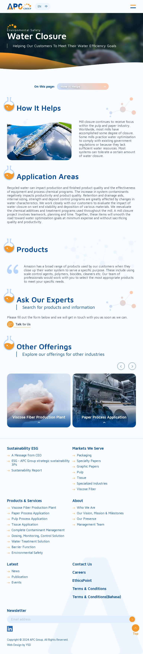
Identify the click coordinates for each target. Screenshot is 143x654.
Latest (12, 564)
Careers (79, 572)
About (77, 500)
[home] (19, 6)
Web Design (14, 644)
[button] (133, 6)
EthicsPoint (82, 580)
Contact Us (82, 564)
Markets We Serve (88, 448)
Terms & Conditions (89, 588)
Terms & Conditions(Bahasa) (96, 597)
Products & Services (24, 500)
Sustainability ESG (22, 448)
